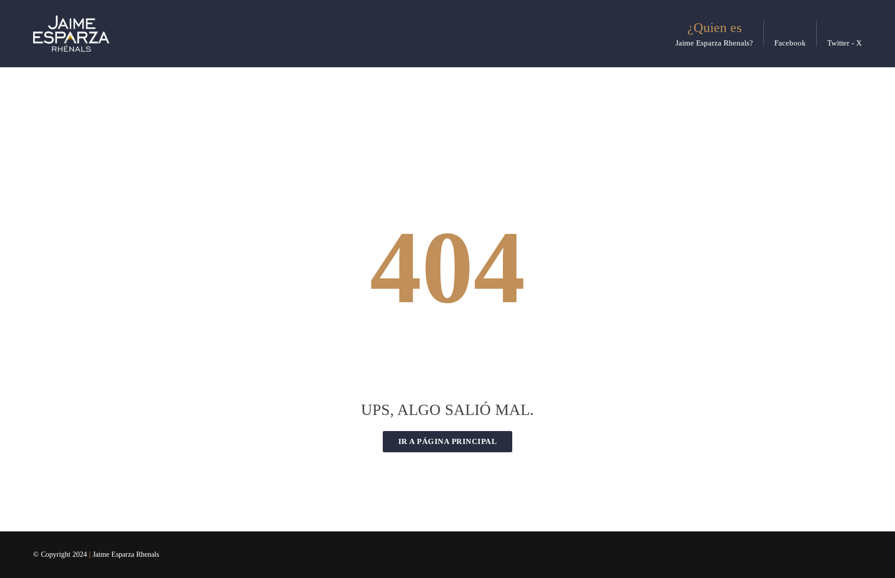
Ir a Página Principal (447, 441)
